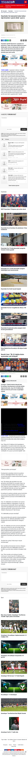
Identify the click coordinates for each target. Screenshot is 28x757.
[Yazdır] (10, 40)
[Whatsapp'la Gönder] (8, 40)
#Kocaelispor (21, 425)
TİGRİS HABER (4, 436)
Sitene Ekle (13, 746)
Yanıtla (10, 148)
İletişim (14, 744)
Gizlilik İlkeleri (20, 744)
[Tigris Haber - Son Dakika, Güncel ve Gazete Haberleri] (8, 1)
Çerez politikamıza (22, 754)
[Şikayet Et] (25, 148)
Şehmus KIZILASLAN (11, 380)
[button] (21, 40)
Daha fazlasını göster (14, 185)
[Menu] (25, 2)
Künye (10, 744)
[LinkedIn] (6, 40)
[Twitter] (4, 40)
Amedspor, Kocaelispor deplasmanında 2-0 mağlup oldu (15, 6)
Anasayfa (5, 11)
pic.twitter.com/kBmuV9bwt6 (10, 430)
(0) (14, 148)
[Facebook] (2, 40)
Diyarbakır (10, 11)
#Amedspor (20, 424)
